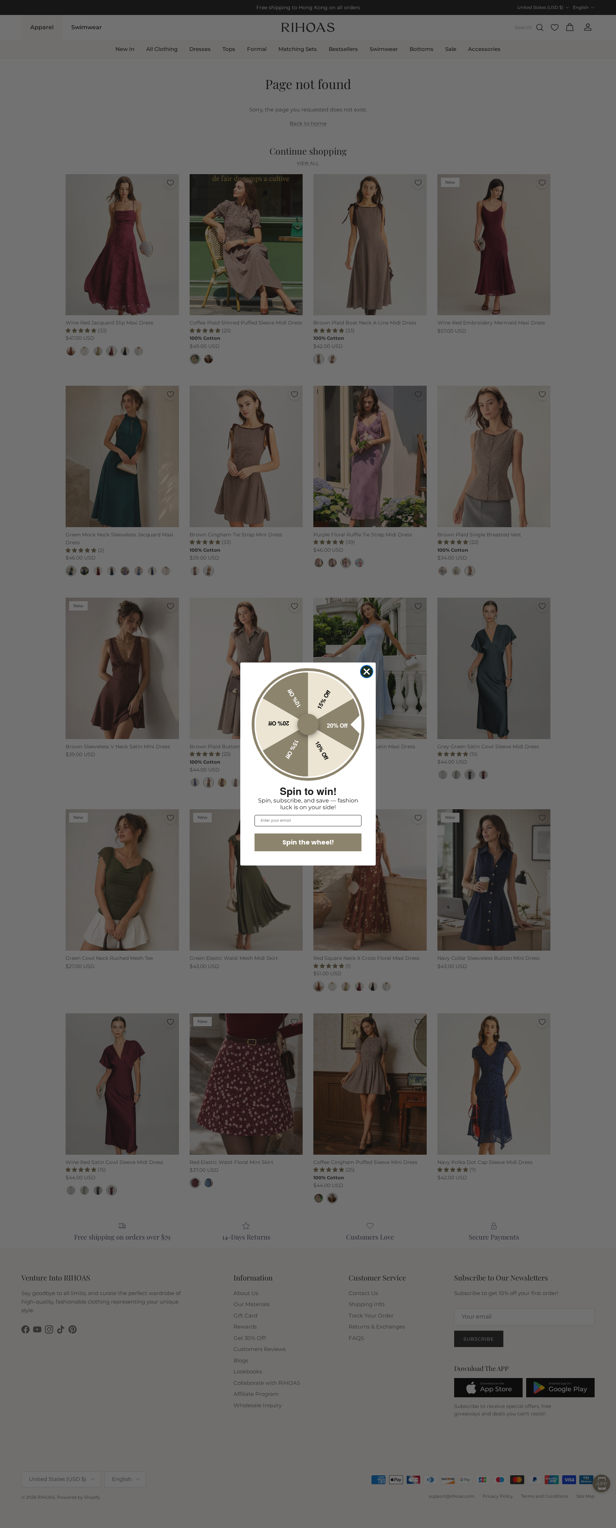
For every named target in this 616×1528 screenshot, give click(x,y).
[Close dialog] (366, 671)
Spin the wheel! (308, 842)
